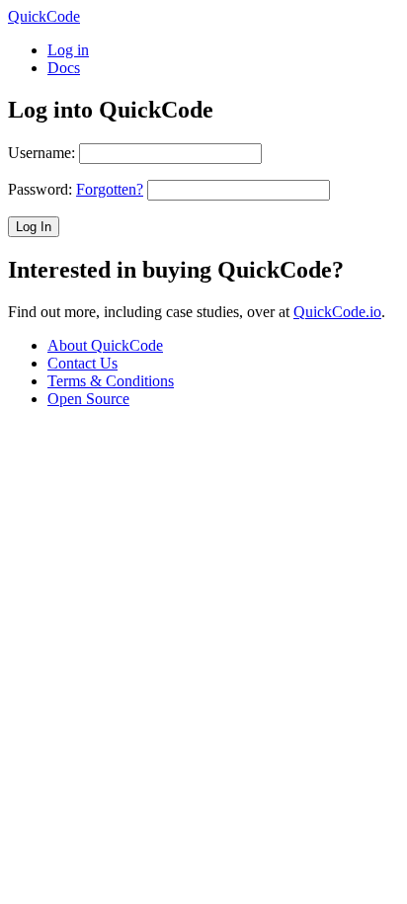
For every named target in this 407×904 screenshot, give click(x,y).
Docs (63, 67)
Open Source (88, 398)
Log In (33, 226)
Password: (75, 189)
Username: (41, 152)
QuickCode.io (337, 311)
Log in (68, 49)
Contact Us (82, 363)
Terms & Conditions (110, 380)
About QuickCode (105, 345)
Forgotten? (109, 189)
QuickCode (44, 16)
